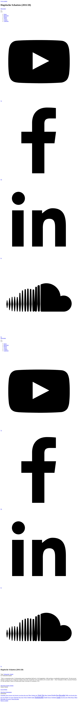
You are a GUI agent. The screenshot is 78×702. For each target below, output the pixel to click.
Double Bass (55, 695)
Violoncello (6, 674)
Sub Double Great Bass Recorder (20, 695)
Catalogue (6, 21)
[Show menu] (1, 10)
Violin (58, 697)
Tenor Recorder (15, 699)
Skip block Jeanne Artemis (7, 685)
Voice (25, 697)
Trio (43, 695)
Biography (6, 15)
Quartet (46, 697)
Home (5, 14)
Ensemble (3, 695)
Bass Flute (21, 697)
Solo (67, 695)
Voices (5, 18)
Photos (5, 17)
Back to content (4, 700)
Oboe (69, 697)
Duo (30, 695)
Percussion (8, 699)
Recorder (62, 695)
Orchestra (53, 697)
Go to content (4, 1)
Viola (39, 695)
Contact (5, 19)
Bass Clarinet (48, 695)
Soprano (16, 697)
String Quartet (9, 695)
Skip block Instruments (6, 692)
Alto (36, 695)
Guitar (32, 697)
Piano (6, 697)
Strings (49, 697)
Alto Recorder (64, 697)
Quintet (11, 674)
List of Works (4, 689)
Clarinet (33, 695)
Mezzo (72, 697)
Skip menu (3, 8)
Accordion (11, 697)
